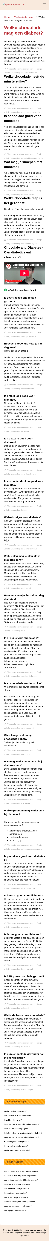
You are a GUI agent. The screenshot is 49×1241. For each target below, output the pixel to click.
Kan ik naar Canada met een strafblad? (21, 1171)
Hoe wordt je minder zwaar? (16, 1146)
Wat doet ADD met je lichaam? (17, 1189)
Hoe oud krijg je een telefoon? (17, 1184)
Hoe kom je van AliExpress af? (17, 1141)
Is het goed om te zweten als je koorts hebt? (23, 1133)
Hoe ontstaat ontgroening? (15, 1193)
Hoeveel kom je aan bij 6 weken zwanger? (22, 1124)
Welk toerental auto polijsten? (17, 1128)
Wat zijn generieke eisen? (15, 1210)
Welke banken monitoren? (15, 1111)
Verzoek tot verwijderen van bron (20, 69)
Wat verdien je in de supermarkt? (18, 1115)
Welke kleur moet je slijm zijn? (17, 1150)
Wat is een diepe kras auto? (16, 1197)
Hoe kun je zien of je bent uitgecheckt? (20, 1176)
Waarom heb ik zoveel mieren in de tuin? (21, 1137)
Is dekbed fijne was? (13, 1120)
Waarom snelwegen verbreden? (18, 1206)
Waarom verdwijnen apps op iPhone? (20, 1202)
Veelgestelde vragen (24, 17)
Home (7, 17)
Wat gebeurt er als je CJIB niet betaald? (21, 1180)
